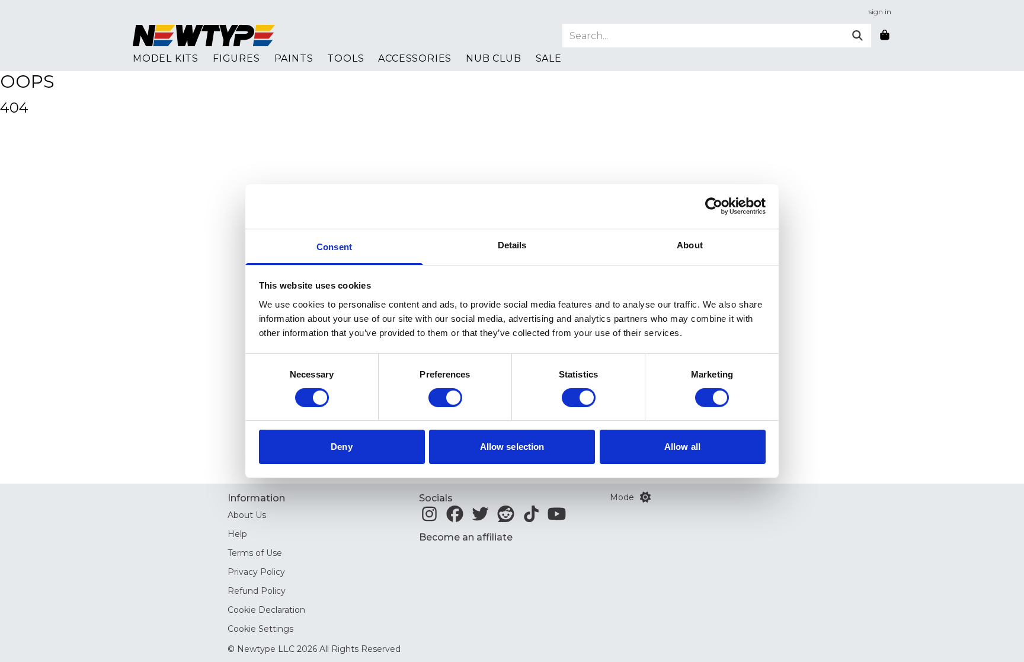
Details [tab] (512, 244)
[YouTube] (556, 517)
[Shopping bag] (884, 35)
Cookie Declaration (266, 610)
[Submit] (857, 35)
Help (237, 534)
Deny (341, 447)
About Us (247, 515)
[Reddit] (505, 517)
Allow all (682, 447)
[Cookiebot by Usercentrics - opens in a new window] (714, 206)
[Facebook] (454, 517)
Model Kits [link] (166, 58)
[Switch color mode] (645, 497)
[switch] (445, 397)
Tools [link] (345, 58)
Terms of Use (255, 553)
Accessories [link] (415, 58)
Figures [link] (236, 58)
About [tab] (690, 244)
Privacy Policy (256, 572)
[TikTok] (531, 517)
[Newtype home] (204, 35)
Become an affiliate (466, 537)
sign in (880, 11)
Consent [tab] (334, 246)
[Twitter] (480, 517)
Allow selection (512, 447)
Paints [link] (293, 58)
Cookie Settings (260, 628)
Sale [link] (549, 58)
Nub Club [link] (493, 58)
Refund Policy (257, 591)
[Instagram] (429, 517)
